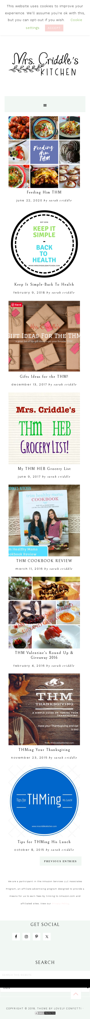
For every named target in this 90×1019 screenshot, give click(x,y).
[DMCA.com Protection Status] (45, 1013)
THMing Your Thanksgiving (44, 749)
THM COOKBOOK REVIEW (44, 561)
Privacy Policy (60, 903)
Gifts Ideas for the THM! (44, 376)
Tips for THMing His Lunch (44, 842)
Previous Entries (60, 861)
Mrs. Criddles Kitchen (45, 66)
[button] (45, 104)
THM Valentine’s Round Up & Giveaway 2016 (44, 655)
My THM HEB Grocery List (44, 468)
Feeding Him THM (44, 192)
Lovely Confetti (68, 1008)
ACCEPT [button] (54, 28)
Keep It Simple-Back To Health (44, 284)
